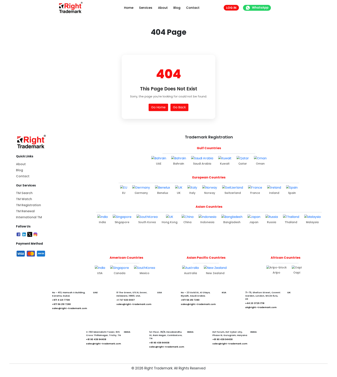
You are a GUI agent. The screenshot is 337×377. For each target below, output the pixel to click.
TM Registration (28, 205)
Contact (193, 7)
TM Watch (24, 199)
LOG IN (231, 8)
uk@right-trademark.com (261, 307)
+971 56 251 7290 (61, 304)
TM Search (24, 193)
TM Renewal (25, 211)
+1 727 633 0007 (125, 299)
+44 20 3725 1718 (254, 303)
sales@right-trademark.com (69, 308)
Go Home (158, 107)
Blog (176, 7)
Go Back (179, 107)
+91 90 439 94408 (96, 339)
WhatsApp (260, 7)
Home (128, 7)
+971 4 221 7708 (61, 299)
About (163, 7)
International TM (29, 217)
